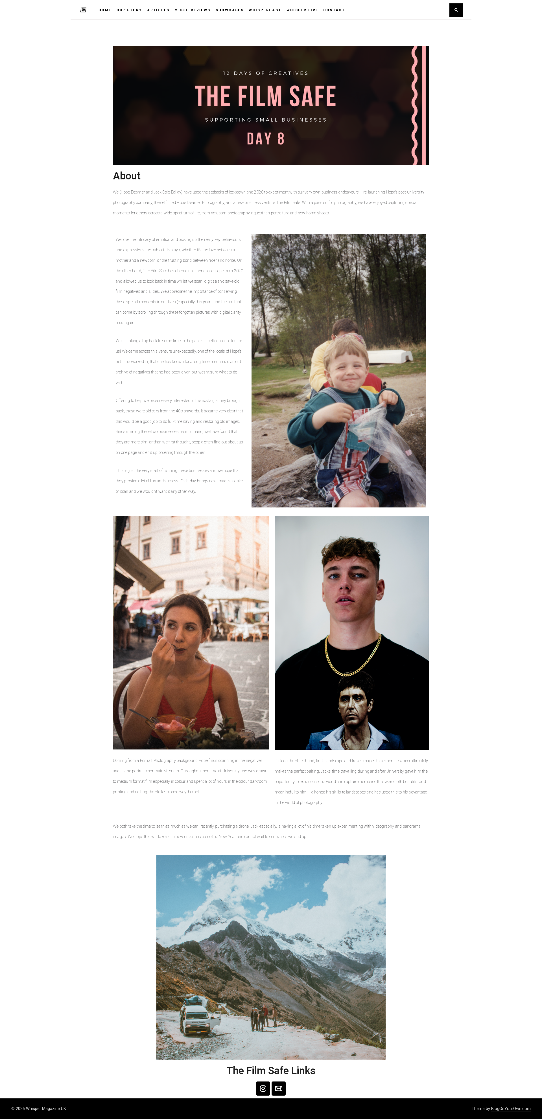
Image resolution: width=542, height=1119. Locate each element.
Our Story (129, 10)
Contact (334, 10)
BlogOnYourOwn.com (511, 1108)
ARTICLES (158, 10)
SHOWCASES (230, 10)
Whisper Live (302, 10)
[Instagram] (263, 1088)
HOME (105, 10)
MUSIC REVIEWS (192, 10)
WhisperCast (265, 10)
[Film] (279, 1088)
